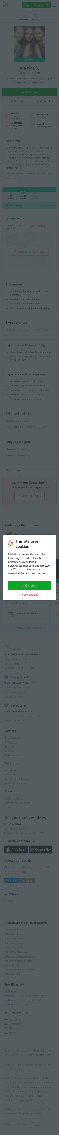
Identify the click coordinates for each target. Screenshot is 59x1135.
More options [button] (29, 595)
